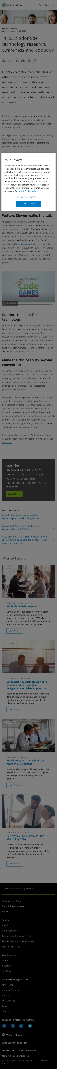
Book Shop (7, 995)
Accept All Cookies (28, 204)
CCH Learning (8, 1001)
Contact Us (7, 1006)
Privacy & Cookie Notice (26, 191)
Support (6, 1011)
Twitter (13, 1026)
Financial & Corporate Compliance (18, 941)
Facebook (4, 1026)
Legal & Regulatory (11, 946)
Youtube (30, 1026)
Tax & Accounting (10, 930)
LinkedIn (21, 1026)
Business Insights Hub (19, 888)
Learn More (13, 494)
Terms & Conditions (11, 990)
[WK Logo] (12, 1034)
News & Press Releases (13, 906)
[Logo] (14, 5)
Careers (5, 960)
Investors (6, 966)
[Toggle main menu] (53, 5)
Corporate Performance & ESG (16, 936)
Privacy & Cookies (27, 1050)
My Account (7, 985)
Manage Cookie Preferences (28, 197)
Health (5, 925)
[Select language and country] (47, 5)
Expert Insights (9, 955)
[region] (28, 182)
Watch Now (11, 303)
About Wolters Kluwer (12, 901)
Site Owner (7, 971)
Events (5, 911)
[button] (4, 61)
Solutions (6, 920)
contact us (7, 442)
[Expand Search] (40, 5)
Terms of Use (8, 1050)
